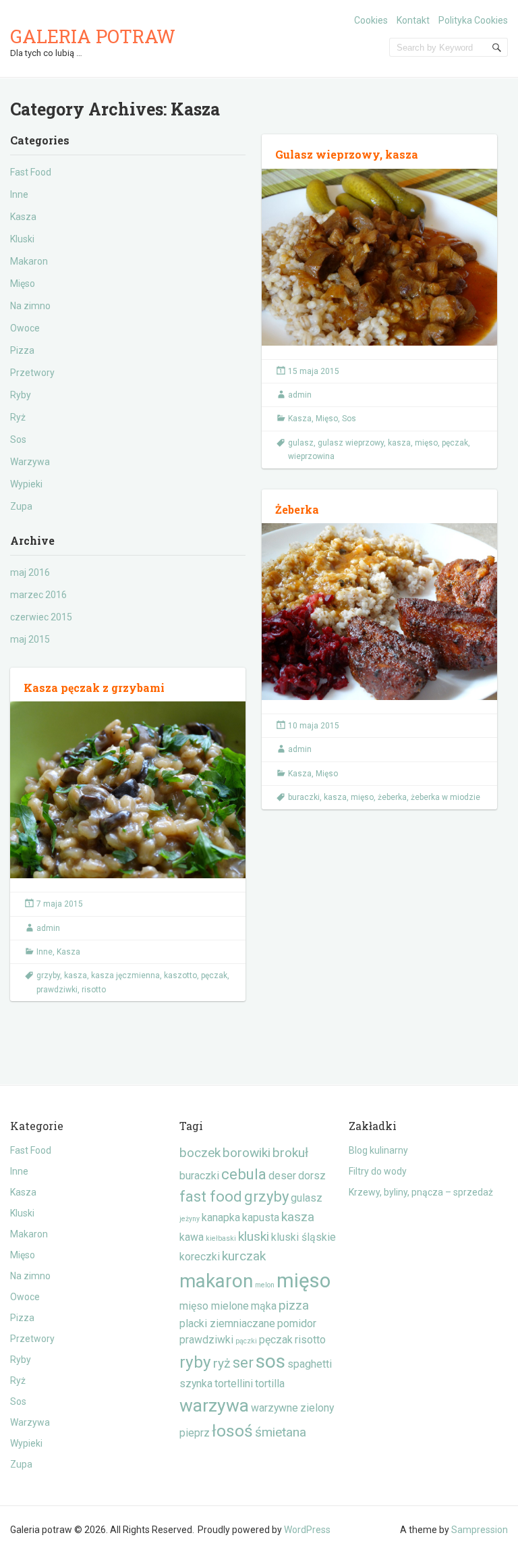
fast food (210, 1196)
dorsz (312, 1175)
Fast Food (30, 172)
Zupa (21, 506)
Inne (19, 194)
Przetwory (32, 372)
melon (265, 1285)
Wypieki (26, 484)
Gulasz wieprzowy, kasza (346, 154)
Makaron (29, 261)
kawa (191, 1237)
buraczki (304, 797)
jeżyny (189, 1218)
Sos (18, 439)
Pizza (22, 350)
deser (282, 1175)
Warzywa (30, 461)
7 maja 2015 (59, 904)
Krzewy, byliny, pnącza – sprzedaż (421, 1192)
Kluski (22, 239)
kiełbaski (221, 1238)
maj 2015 (30, 639)
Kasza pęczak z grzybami (94, 687)
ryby (195, 1362)
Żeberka (297, 509)
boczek (200, 1152)
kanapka (221, 1217)
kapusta (260, 1217)
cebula (243, 1174)
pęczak (455, 443)
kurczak (244, 1256)
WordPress (307, 1529)
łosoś (232, 1431)
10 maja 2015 (313, 725)
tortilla (270, 1383)
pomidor (296, 1323)
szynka (195, 1383)
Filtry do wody (378, 1171)
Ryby (20, 395)
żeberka (392, 797)
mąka (264, 1306)
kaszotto (180, 975)
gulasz (301, 443)
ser (243, 1362)
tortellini (233, 1383)
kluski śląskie (303, 1237)
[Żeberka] (379, 611)
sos (270, 1361)
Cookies (371, 20)
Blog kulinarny (378, 1150)
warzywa (214, 1405)
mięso (426, 443)
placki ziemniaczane (227, 1323)
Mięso (22, 283)
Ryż (18, 417)
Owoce (25, 328)
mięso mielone (214, 1306)
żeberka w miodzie (445, 797)
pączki (246, 1341)
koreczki (199, 1256)
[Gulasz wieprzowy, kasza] (379, 257)
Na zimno (30, 305)
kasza (399, 443)
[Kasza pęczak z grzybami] (128, 789)
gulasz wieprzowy (351, 443)
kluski (253, 1236)
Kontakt (413, 20)
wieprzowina (311, 456)
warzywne (274, 1407)
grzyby (48, 975)
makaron (216, 1281)
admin (300, 395)
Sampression (479, 1529)
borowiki (246, 1152)
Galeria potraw (92, 36)
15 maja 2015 (313, 371)
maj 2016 (30, 572)
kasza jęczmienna (125, 975)
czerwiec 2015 (41, 617)
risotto (94, 989)
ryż (222, 1363)
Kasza (23, 216)
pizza (294, 1305)
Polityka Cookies (473, 20)
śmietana (280, 1432)
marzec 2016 (38, 594)
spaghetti (309, 1364)
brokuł (290, 1152)
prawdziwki (57, 989)
